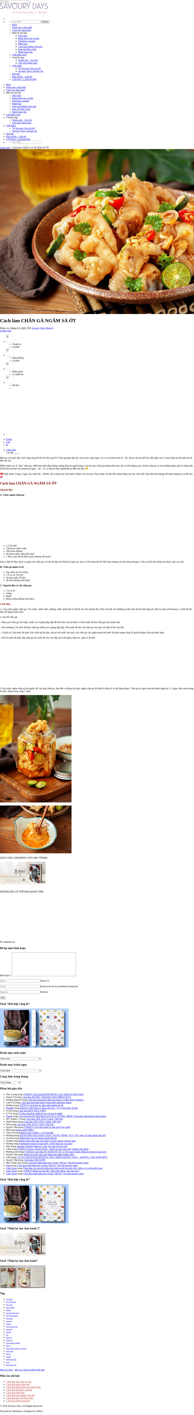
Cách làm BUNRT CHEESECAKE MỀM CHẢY (46, 1097)
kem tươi (9, 1329)
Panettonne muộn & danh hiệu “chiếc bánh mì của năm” (46, 1143)
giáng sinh (9, 1351)
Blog (14, 24)
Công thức (11, 450)
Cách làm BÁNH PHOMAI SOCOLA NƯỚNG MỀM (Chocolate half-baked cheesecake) (62, 1116)
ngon (8, 1362)
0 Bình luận (5, 331)
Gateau (8, 1324)
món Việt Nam (11, 1302)
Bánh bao (22, 44)
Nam (8, 1165)
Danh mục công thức (22, 27)
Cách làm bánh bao (15, 1392)
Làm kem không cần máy (30, 46)
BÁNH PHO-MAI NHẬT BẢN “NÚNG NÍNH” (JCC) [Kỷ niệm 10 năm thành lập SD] (63, 1135)
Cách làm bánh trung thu (18, 1401)
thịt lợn (8, 1332)
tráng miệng (10, 1307)
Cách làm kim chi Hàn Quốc (19, 1398)
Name (44, 980)
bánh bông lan (11, 1365)
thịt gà (8, 1346)
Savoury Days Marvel (42, 328)
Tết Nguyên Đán (12, 1316)
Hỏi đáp (16, 74)
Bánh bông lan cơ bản (28, 38)
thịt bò (8, 1354)
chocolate (9, 1318)
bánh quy (9, 1340)
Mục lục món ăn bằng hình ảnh (30, 1370)
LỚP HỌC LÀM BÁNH (24, 79)
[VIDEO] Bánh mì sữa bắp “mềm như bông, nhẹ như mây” (51, 1171)
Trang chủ (5, 147)
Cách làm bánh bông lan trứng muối (23, 1387)
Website (44, 992)
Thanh (9, 1116)
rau (7, 1335)
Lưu (8, 442)
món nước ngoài (12, 1326)
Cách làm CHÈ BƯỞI (34, 1160)
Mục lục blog (6, 1370)
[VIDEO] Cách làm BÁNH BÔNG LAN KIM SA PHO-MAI (53, 1094)
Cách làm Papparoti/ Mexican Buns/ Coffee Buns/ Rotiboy (55, 1100)
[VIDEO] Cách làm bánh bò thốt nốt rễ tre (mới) (47, 1127)
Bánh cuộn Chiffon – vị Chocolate (37, 1132)
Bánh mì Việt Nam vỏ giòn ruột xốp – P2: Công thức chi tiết (49, 1108)
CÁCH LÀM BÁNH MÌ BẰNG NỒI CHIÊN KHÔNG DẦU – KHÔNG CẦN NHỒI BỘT (62, 1157)
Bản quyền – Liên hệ (22, 76)
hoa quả (9, 1321)
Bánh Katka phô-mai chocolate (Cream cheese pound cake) (47, 1141)
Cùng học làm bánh (21, 30)
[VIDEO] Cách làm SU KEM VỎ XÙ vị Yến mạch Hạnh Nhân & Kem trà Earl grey (66, 1152)
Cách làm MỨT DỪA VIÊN (32, 1110)
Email (9, 439)
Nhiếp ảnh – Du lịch (28, 60)
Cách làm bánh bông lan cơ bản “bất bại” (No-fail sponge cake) (58, 1162)
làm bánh (9, 1299)
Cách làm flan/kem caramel (19, 1390)
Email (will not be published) (59, 986)
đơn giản (9, 1305)
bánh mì (9, 1337)
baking (8, 1310)
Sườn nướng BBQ (25, 1130)
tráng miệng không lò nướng (16, 1348)
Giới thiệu (17, 65)
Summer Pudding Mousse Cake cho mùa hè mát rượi (42, 1146)
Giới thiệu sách (19, 54)
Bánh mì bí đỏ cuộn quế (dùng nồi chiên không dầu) (49, 1154)
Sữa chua (22, 35)
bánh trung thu (11, 1359)
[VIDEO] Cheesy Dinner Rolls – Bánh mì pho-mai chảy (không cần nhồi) (53, 1149)
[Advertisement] (22, 411)
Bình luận (5, 975)
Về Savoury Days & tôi (29, 68)
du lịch (8, 1357)
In (7, 444)
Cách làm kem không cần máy (20, 1395)
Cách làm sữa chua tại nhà (18, 1381)
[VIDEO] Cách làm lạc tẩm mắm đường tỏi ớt (41, 1105)
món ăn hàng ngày (12, 1313)
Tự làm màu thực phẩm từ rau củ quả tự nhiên (40, 1113)
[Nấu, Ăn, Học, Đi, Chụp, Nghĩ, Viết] (24, 13)
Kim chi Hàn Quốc (27, 49)
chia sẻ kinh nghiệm (13, 1343)
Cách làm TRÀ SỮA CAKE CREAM (44, 1119)
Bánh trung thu (25, 52)
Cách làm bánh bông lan (17, 1384)
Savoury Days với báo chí (30, 71)
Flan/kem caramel (26, 41)
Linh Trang (11, 1168)
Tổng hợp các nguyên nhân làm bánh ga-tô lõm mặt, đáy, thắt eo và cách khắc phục (63, 1168)
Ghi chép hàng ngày (28, 63)
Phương (10, 1108)
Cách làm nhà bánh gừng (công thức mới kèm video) (46, 1102)
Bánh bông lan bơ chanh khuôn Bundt (38, 1138)
